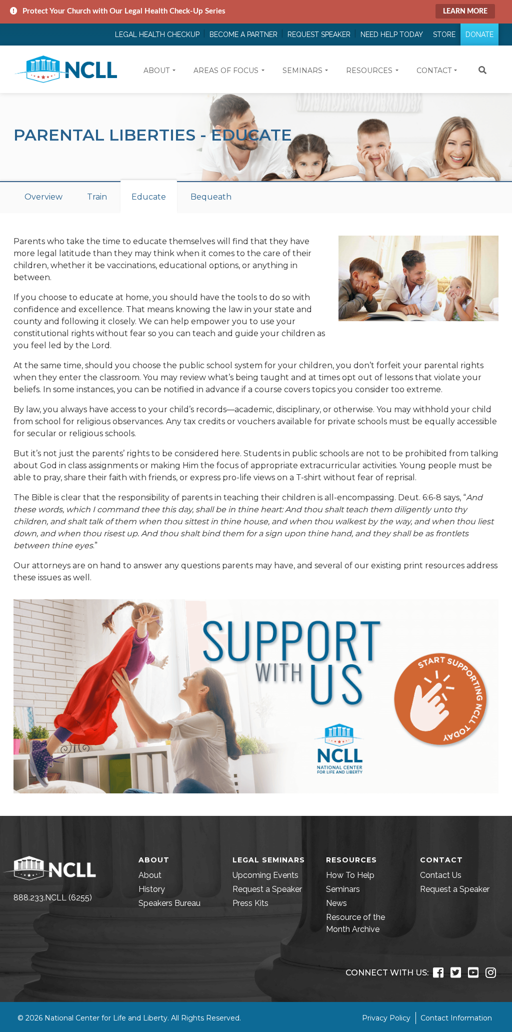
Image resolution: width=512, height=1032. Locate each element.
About (150, 875)
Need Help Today (391, 35)
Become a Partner (244, 35)
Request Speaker (319, 35)
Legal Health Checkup (157, 35)
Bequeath (211, 197)
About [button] (157, 70)
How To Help (350, 875)
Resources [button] (369, 70)
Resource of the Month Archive (355, 923)
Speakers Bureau (169, 903)
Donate (480, 35)
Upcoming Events (265, 875)
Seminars (343, 889)
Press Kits (250, 903)
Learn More (465, 11)
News (336, 903)
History (151, 889)
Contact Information (456, 1017)
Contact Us (441, 875)
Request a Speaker (267, 889)
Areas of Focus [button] (226, 70)
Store (444, 35)
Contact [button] (434, 70)
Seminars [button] (302, 70)
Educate (149, 197)
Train (97, 197)
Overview (43, 197)
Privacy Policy (386, 1017)
